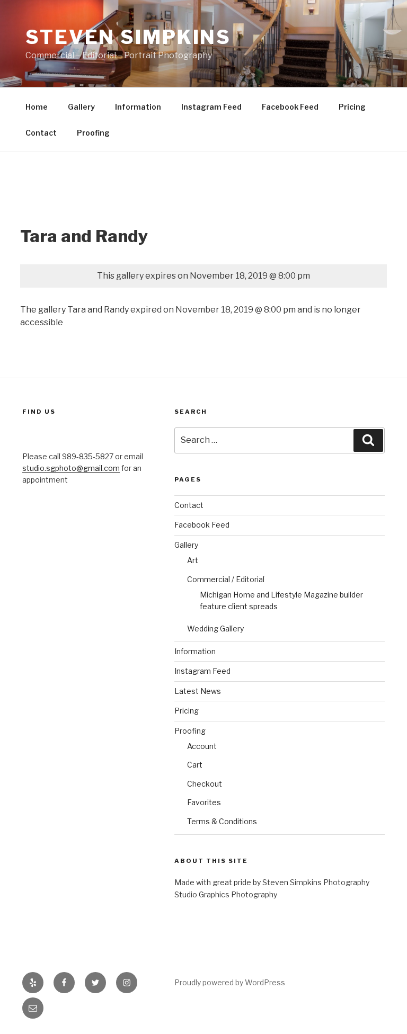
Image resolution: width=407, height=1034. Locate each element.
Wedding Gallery (215, 628)
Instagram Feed (211, 106)
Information (138, 106)
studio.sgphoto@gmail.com (71, 468)
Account (202, 746)
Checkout (204, 783)
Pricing (352, 106)
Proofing (93, 132)
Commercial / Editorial (225, 579)
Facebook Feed (290, 106)
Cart (194, 764)
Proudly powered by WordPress (229, 982)
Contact (41, 132)
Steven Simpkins (128, 37)
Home (36, 106)
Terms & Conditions (222, 821)
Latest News (197, 691)
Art (192, 560)
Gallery (81, 106)
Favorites (204, 802)
